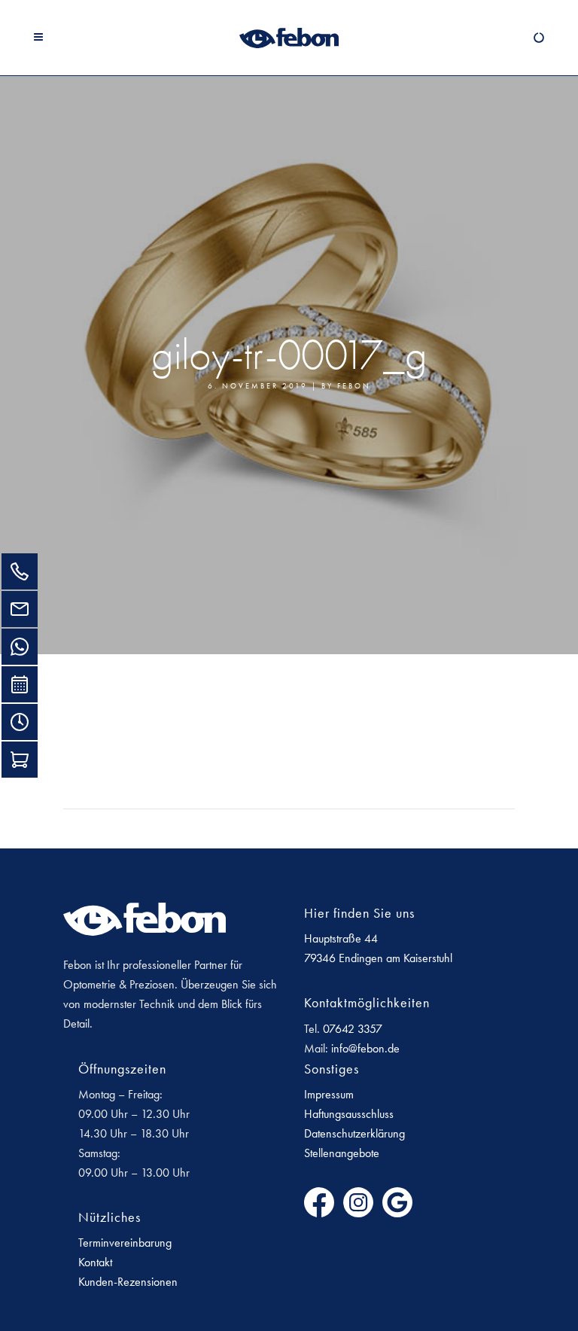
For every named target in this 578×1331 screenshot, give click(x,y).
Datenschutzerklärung (354, 1133)
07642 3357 (352, 1029)
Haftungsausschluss (349, 1114)
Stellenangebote (341, 1153)
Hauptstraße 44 (341, 938)
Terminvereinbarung (125, 1242)
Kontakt (95, 1262)
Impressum (329, 1094)
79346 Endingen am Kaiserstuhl (378, 958)
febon (354, 386)
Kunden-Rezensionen (128, 1282)
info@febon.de (365, 1048)
